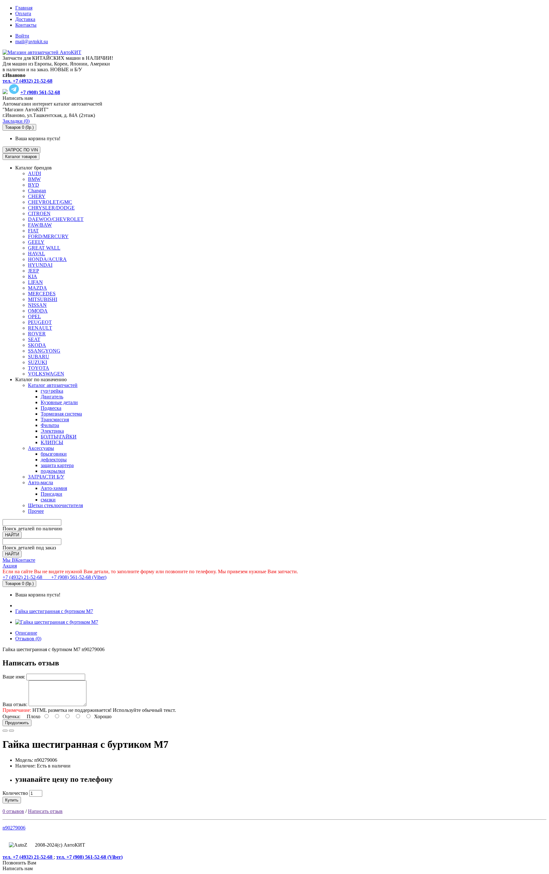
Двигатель (52, 396)
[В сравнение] (11, 731)
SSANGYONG (44, 351)
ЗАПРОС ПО (21, 150)
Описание (26, 633)
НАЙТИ (12, 535)
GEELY (36, 242)
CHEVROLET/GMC (50, 202)
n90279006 (14, 827)
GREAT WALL (44, 248)
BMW (34, 179)
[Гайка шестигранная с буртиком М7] (56, 622)
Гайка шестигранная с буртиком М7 (54, 611)
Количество (15, 793)
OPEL (34, 316)
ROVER (37, 333)
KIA (32, 276)
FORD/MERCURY (48, 236)
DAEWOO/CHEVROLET (56, 219)
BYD (33, 185)
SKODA (37, 345)
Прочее (36, 511)
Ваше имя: (14, 676)
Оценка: (11, 716)
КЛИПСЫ (52, 442)
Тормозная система (61, 413)
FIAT (33, 230)
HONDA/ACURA (47, 259)
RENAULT (40, 328)
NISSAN (37, 305)
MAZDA (37, 288)
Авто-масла (40, 482)
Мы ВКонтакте (19, 560)
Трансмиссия (55, 419)
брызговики (54, 454)
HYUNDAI (40, 265)
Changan (37, 190)
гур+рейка (52, 391)
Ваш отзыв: (15, 704)
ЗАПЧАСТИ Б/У (46, 476)
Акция (10, 565)
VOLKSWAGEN (46, 373)
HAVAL (36, 253)
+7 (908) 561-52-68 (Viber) (75, 577)
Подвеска (51, 408)
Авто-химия (54, 488)
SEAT (34, 339)
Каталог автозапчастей (53, 385)
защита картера (57, 465)
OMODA (38, 310)
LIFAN (35, 282)
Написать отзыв (45, 811)
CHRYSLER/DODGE (51, 207)
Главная (23, 7)
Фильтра (50, 425)
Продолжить (17, 722)
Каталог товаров (21, 156)
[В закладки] (5, 731)
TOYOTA (38, 368)
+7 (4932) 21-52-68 (23, 577)
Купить (11, 800)
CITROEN (39, 213)
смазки (48, 499)
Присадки (51, 494)
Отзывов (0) (28, 638)
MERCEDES (42, 293)
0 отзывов (13, 811)
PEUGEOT (40, 322)
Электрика (52, 431)
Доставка (25, 19)
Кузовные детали (59, 402)
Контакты (26, 25)
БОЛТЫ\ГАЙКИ (59, 436)
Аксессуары (41, 448)
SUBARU (38, 356)
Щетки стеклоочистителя (55, 505)
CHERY (36, 196)
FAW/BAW (40, 225)
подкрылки (53, 471)
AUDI (34, 173)
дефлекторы (54, 459)
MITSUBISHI (42, 299)
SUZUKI (37, 362)
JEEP (33, 270)
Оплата (23, 13)
